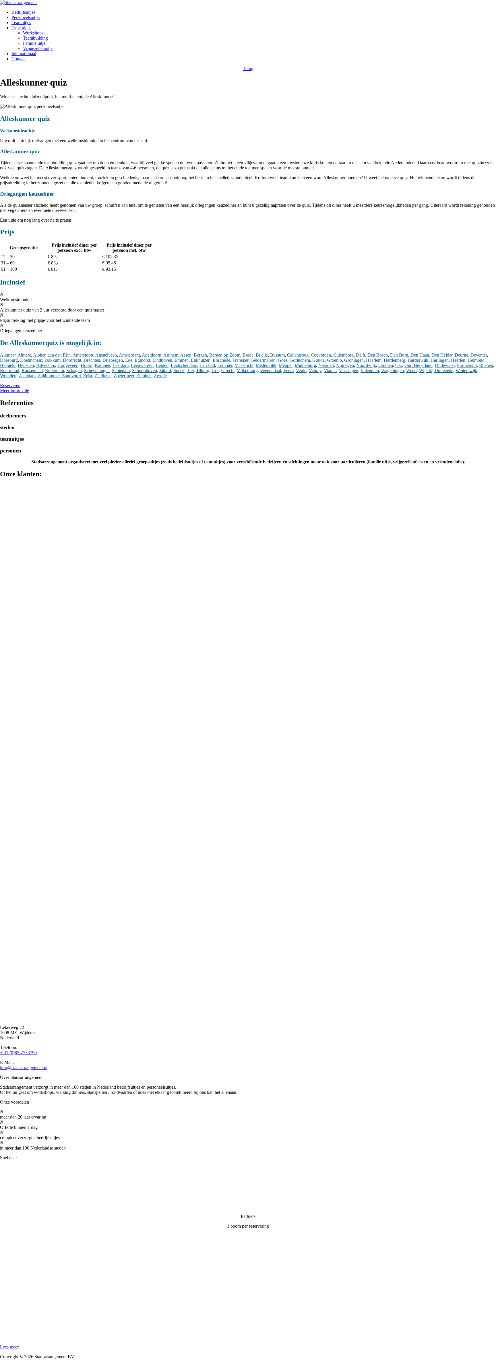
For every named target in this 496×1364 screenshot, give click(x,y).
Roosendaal (32, 370)
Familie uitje (34, 43)
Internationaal (23, 53)
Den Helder (441, 355)
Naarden (326, 365)
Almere (24, 355)
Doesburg (9, 360)
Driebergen (112, 360)
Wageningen (392, 370)
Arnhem (170, 355)
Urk (215, 370)
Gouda (318, 360)
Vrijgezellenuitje (38, 48)
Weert (411, 370)
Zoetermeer (124, 375)
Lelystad (207, 365)
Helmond (476, 360)
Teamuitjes (21, 22)
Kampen (102, 365)
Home (5, 1167)
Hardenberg (394, 360)
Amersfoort (83, 355)
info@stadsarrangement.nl (23, 1067)
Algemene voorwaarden (22, 1206)
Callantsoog (298, 355)
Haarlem (373, 360)
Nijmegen (345, 365)
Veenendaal (270, 370)
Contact (18, 58)
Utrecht (228, 370)
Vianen (330, 370)
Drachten (92, 360)
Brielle (262, 355)
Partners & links (14, 1177)
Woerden (8, 375)
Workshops (33, 32)
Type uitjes (21, 27)
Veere (288, 370)
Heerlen (458, 360)
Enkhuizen (200, 360)
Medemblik (266, 365)
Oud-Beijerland (418, 365)
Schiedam (121, 370)
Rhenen (486, 365)
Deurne (461, 355)
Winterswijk (466, 370)
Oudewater (445, 365)
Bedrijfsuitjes (23, 12)
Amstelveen (106, 355)
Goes (282, 360)
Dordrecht (72, 360)
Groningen (354, 360)
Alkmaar (8, 355)
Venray (315, 370)
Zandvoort (71, 375)
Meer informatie (14, 390)
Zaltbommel (49, 375)
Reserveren (10, 385)
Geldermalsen (263, 360)
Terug (248, 68)
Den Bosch (377, 355)
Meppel (285, 365)
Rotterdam (54, 370)
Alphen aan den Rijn (52, 355)
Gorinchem (300, 360)
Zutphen (144, 375)
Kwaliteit (8, 1187)
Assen (185, 355)
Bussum (277, 355)
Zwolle (160, 375)
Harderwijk (418, 360)
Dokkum (52, 360)
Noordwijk (366, 365)
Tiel (190, 370)
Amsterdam (129, 355)
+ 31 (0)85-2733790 (18, 1052)
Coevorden (321, 355)
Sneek (179, 370)
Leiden (162, 365)
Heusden (26, 365)
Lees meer (9, 1346)
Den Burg (399, 355)
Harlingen (440, 360)
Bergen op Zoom (224, 355)
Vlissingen (348, 370)
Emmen (182, 360)
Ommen (385, 365)
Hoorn (86, 365)
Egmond (142, 360)
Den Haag (419, 355)
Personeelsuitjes (25, 17)
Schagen (74, 370)
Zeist (87, 375)
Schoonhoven (144, 370)
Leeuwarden (142, 365)
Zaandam (27, 375)
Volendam (370, 370)
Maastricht (244, 365)
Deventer (478, 355)
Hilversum (45, 365)
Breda (248, 355)
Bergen (200, 355)
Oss (398, 365)
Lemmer (224, 365)
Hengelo (8, 365)
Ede (128, 360)
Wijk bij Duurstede (436, 370)
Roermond (9, 370)
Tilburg (202, 370)
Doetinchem (31, 360)
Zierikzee (102, 375)
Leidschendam (184, 365)
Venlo (301, 370)
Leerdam (121, 365)
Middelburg (305, 365)
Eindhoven (162, 360)
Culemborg (343, 355)
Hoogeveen (67, 365)
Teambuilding (35, 38)
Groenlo (334, 360)
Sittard (165, 370)
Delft (360, 355)
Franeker (240, 360)
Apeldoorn (151, 355)
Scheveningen (97, 370)
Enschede (221, 360)
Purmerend (467, 365)
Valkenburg (247, 370)
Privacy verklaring (16, 1196)
